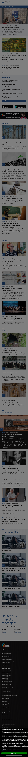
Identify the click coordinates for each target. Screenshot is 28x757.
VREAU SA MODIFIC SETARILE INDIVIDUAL (14, 755)
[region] (14, 742)
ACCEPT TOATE (14, 753)
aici (2, 739)
